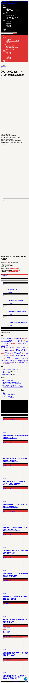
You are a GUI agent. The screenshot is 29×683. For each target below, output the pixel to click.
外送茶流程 (8, 9)
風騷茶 (10, 362)
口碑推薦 (5, 29)
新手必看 (5, 7)
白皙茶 (9, 358)
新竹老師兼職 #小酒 (12, 289)
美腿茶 (7, 360)
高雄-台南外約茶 (10, 18)
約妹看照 (24, 358)
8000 (7, 24)
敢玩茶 (12, 350)
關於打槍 (8, 12)
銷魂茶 (25, 360)
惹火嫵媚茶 (24, 347)
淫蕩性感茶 (18, 353)
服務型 (8, 353)
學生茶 (12, 347)
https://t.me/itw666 (16, 270)
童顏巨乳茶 (18, 358)
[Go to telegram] (25, 679)
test (4, 30)
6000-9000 (8, 25)
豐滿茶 (20, 360)
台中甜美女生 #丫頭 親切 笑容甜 (15, 300)
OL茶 (5, 341)
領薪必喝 (5, 362)
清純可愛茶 (8, 355)
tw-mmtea (16, 681)
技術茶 (6, 350)
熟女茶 (18, 355)
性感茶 (18, 347)
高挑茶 (8, 363)
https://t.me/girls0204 (14, 268)
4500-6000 (8, 26)
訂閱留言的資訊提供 (8, 396)
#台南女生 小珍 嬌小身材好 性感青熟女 (17, 322)
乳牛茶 (21, 341)
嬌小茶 (6, 347)
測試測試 (6, 632)
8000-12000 (8, 21)
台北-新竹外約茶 (10, 15)
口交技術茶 (8, 343)
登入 (4, 393)
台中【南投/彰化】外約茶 (12, 17)
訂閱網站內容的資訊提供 (9, 394)
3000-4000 (8, 27)
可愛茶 (8, 346)
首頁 (4, 5)
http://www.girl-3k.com (13, 271)
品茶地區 (5, 14)
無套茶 (14, 355)
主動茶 (12, 341)
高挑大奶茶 (23, 362)
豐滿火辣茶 (14, 360)
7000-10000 (8, 23)
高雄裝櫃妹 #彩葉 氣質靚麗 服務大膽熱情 (13, 387)
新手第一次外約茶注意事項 (12, 10)
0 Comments (3, 66)
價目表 (4, 20)
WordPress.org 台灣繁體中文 (9, 397)
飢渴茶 (16, 362)
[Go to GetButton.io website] (26, 681)
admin (10, 292)
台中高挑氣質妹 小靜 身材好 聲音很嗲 (17, 311)
